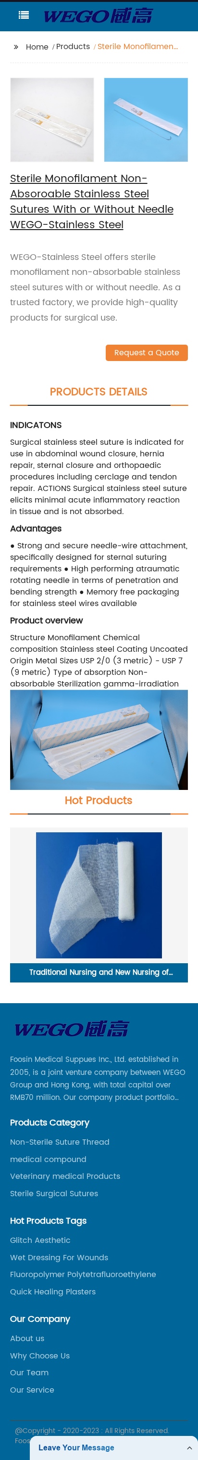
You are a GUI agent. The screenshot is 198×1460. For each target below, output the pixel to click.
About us (27, 1338)
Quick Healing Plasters (53, 1292)
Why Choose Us (40, 1356)
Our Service (32, 1390)
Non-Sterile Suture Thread (60, 1142)
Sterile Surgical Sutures (54, 1194)
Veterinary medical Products (65, 1176)
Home (37, 47)
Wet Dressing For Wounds (59, 1258)
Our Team (29, 1373)
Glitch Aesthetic (40, 1240)
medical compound (48, 1159)
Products (73, 46)
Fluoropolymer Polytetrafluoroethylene (83, 1274)
